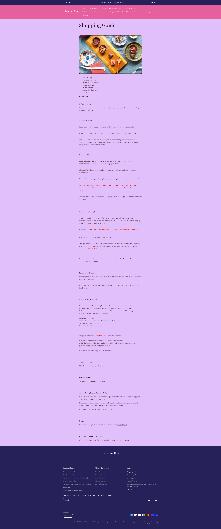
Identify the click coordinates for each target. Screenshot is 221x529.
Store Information (101, 484)
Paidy (110, 409)
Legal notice (143, 522)
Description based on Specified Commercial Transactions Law (141, 485)
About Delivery (88, 85)
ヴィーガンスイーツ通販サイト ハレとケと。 (78, 522)
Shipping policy (132, 475)
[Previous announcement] (92, 2)
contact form (122, 425)
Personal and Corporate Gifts (72, 490)
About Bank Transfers (91, 83)
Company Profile (100, 475)
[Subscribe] (92, 500)
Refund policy (104, 522)
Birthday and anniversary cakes (73, 472)
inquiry (129, 489)
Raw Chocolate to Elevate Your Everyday (76, 478)
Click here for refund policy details (92, 381)
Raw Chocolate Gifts (69, 475)
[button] (94, 8)
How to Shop (87, 78)
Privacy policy (113, 522)
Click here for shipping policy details (92, 366)
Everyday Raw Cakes (69, 481)
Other (85, 92)
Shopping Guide (132, 472)
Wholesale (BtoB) (100, 481)
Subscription (67, 487)
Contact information (152, 523)
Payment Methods (89, 80)
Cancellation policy (153, 522)
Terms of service (123, 522)
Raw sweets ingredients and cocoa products (77, 484)
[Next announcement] (129, 2)
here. (127, 440)
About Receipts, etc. (90, 90)
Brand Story (99, 472)
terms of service (132, 481)
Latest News (99, 478)
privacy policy (131, 478)
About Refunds (88, 87)
